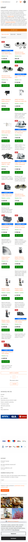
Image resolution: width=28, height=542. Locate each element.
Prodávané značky (5, 404)
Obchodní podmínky (5, 405)
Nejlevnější (12, 34)
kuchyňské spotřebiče (10, 22)
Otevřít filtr (14, 30)
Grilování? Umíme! (5, 461)
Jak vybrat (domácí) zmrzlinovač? (8, 464)
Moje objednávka (5, 409)
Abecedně (3, 37)
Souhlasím (13, 538)
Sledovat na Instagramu (13, 521)
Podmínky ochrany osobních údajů (8, 400)
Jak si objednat (4, 398)
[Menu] (24, 1)
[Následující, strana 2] (14, 377)
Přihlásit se (5, 490)
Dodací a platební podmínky (7, 402)
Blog (2, 407)
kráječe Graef (11, 16)
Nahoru (15, 384)
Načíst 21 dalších (14, 373)
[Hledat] (16, 1)
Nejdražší (19, 34)
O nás (2, 396)
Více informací (15, 530)
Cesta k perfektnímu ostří (6, 468)
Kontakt (2, 394)
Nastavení (13, 533)
